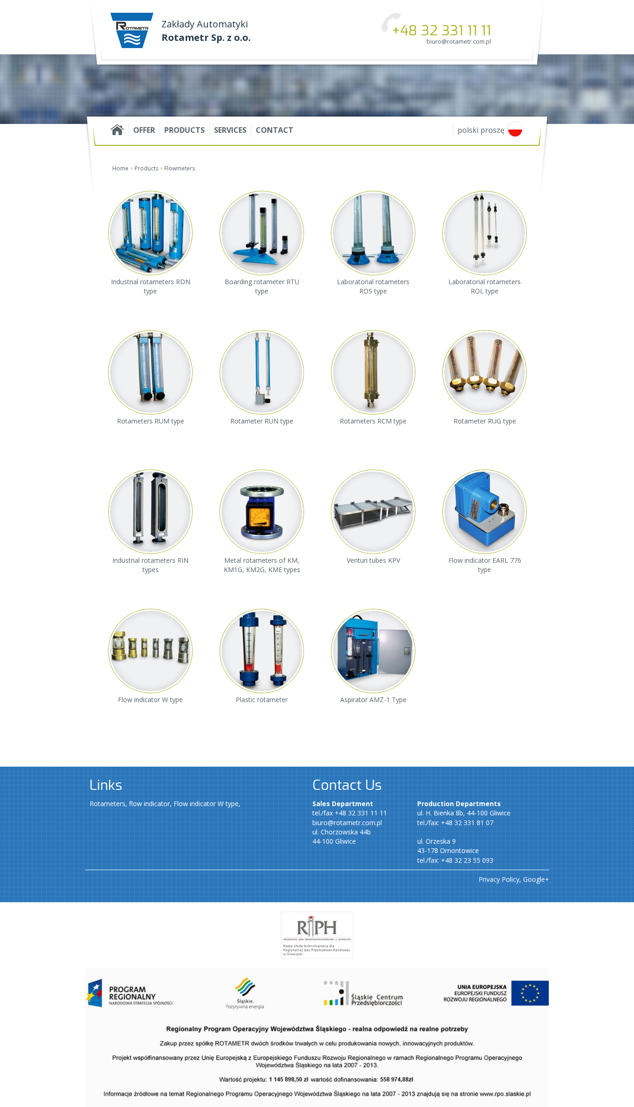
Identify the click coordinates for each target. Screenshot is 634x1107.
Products (184, 130)
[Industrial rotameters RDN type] (150, 200)
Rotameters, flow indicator (130, 803)
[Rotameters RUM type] (150, 335)
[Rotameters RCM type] (373, 335)
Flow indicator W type (206, 803)
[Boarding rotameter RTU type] (262, 200)
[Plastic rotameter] (262, 614)
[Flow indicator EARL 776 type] (484, 479)
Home (120, 168)
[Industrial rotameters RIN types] (150, 479)
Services (230, 130)
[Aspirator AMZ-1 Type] (373, 614)
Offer (144, 130)
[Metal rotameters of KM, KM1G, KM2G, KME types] (262, 479)
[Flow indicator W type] (150, 614)
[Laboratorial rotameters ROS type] (373, 200)
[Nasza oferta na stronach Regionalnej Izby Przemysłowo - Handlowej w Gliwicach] (317, 934)
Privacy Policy (499, 879)
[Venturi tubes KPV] (373, 474)
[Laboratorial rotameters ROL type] (484, 200)
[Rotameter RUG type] (484, 335)
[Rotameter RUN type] (262, 335)
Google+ (536, 879)
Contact (274, 130)
